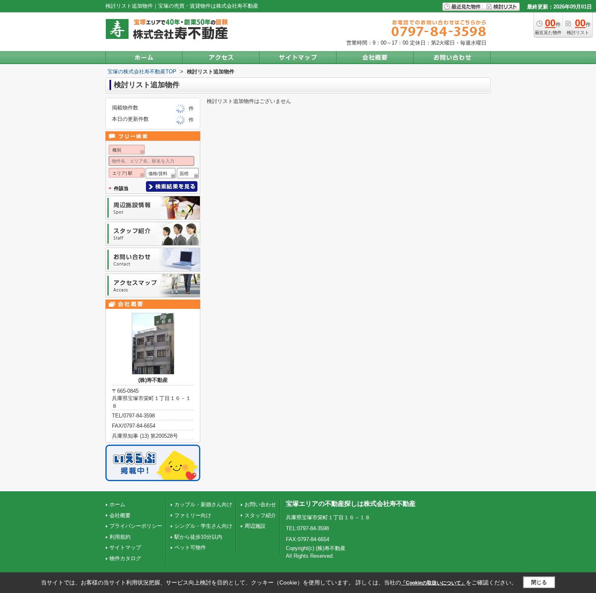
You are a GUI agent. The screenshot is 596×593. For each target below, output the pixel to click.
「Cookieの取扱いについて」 (433, 583)
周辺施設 (255, 526)
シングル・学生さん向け (203, 526)
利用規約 (120, 537)
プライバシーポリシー (135, 526)
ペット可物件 (190, 547)
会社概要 (120, 515)
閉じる (539, 582)
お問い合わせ (260, 504)
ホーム (117, 504)
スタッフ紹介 (260, 515)
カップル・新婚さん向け (203, 504)
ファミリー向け (192, 515)
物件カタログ (125, 558)
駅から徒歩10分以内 (198, 537)
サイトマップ (125, 547)
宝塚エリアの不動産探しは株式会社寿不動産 (351, 503)
